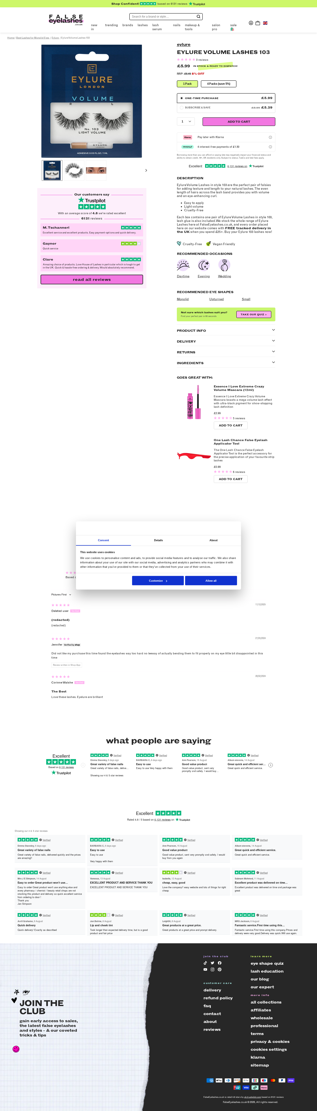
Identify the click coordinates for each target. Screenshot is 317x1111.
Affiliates (261, 1010)
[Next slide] (146, 170)
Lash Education (267, 971)
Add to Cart (231, 425)
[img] (60, 605)
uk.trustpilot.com (252, 1097)
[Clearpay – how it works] (270, 147)
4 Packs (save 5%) (218, 83)
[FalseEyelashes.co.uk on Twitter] (213, 963)
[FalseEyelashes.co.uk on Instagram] (213, 970)
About (210, 1021)
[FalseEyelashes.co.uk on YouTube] (205, 970)
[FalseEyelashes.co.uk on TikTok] (205, 963)
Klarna (258, 1057)
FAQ (207, 1005)
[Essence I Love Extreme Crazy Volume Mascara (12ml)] (194, 418)
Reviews (212, 1029)
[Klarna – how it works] (270, 137)
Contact (212, 1013)
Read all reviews (92, 279)
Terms (257, 1033)
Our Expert (262, 986)
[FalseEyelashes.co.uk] (66, 23)
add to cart (239, 121)
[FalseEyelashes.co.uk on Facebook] (220, 963)
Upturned (216, 299)
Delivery (212, 990)
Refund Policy (218, 997)
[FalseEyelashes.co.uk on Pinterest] (220, 970)
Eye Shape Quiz (267, 963)
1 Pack (187, 83)
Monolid (183, 299)
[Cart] (257, 22)
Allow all (210, 580)
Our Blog (260, 979)
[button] (52, 170)
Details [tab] (158, 540)
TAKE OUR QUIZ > (254, 314)
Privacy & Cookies (270, 1041)
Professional (264, 1025)
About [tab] (213, 540)
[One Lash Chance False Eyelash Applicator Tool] (194, 471)
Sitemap (260, 1065)
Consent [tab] (103, 540)
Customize (156, 580)
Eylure (184, 44)
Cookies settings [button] (269, 1049)
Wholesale (262, 1017)
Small (246, 299)
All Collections (266, 1002)
